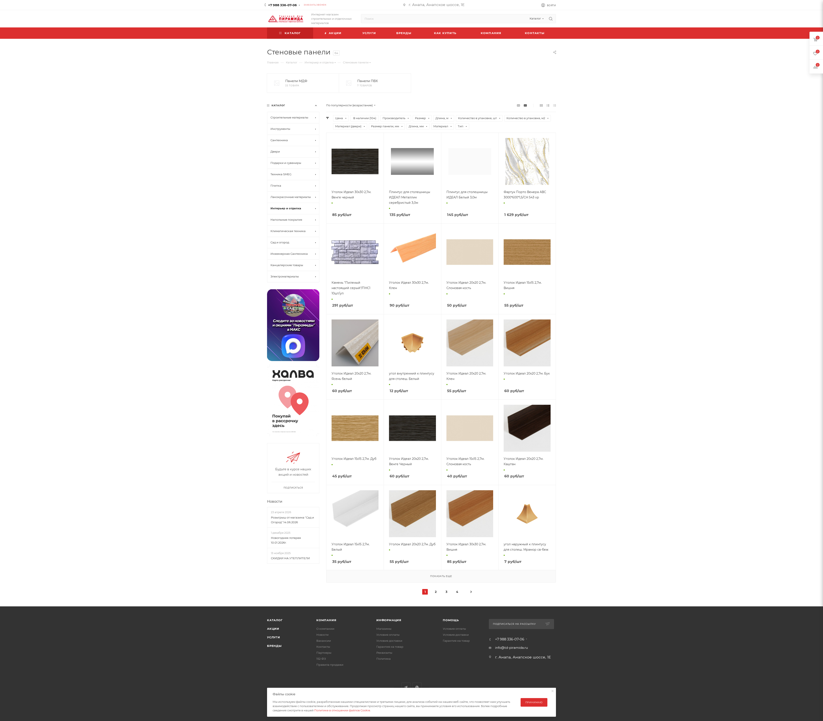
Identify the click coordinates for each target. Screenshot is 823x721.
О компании (325, 628)
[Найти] (550, 18)
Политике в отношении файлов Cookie (342, 710)
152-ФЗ (321, 658)
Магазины (383, 628)
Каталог (275, 620)
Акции (273, 628)
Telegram (406, 687)
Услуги (273, 637)
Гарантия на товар (389, 646)
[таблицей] (554, 105)
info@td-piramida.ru (511, 648)
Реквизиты (384, 652)
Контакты (323, 646)
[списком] (548, 105)
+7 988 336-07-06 (282, 5)
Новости (274, 501)
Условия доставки (389, 640)
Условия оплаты (387, 634)
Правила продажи (329, 664)
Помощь (451, 620)
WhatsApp (417, 687)
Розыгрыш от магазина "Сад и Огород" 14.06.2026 (292, 520)
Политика (383, 658)
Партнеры (323, 652)
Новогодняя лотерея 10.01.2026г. (286, 540)
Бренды (274, 646)
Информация (388, 620)
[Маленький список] (518, 105)
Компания (326, 620)
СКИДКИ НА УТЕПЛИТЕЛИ (290, 558)
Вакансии (323, 640)
